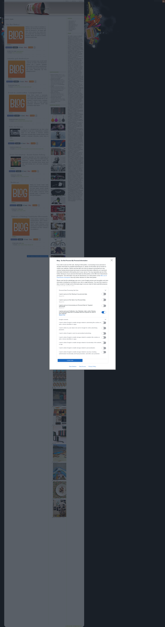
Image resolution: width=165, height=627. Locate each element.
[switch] (104, 294)
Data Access (82, 366)
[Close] (112, 260)
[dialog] (82, 313)
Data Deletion (72, 366)
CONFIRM (70, 360)
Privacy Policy (92, 366)
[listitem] (82, 290)
